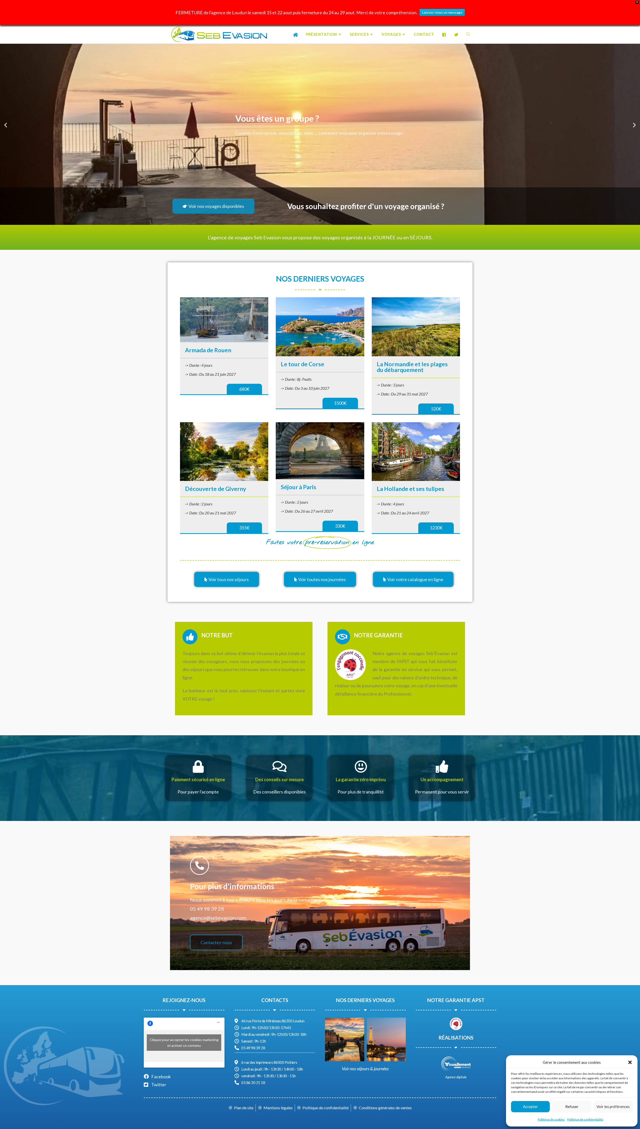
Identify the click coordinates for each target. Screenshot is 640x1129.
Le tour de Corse (302, 364)
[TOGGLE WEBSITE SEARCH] (468, 34)
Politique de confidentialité (585, 1119)
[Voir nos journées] (386, 1039)
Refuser (571, 1106)
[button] (630, 1062)
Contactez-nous (216, 942)
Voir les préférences (613, 1106)
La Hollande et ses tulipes (410, 488)
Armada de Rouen (208, 350)
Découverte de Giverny (215, 488)
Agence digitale (455, 1077)
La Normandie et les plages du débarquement (412, 367)
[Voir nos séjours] (344, 1039)
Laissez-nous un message (442, 12)
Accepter (530, 1106)
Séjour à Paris (298, 486)
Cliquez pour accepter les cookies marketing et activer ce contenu (184, 1043)
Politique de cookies (551, 1119)
